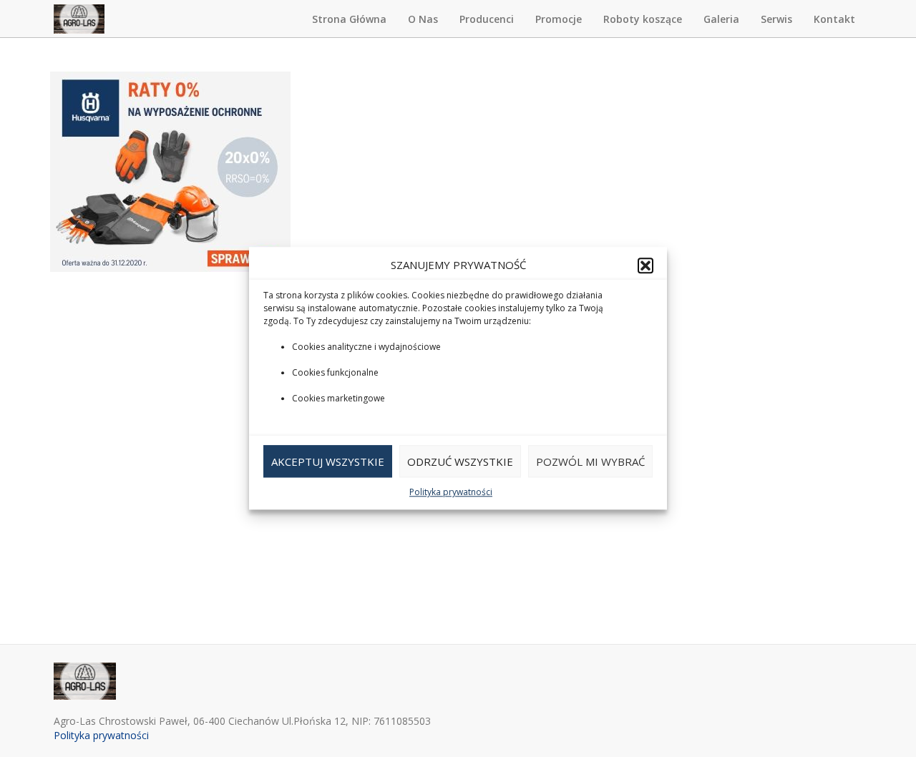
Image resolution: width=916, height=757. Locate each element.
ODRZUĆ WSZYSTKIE (460, 461)
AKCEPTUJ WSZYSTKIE (327, 461)
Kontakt (834, 19)
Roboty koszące (642, 19)
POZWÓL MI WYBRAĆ (590, 461)
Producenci (486, 19)
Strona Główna (349, 19)
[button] (645, 265)
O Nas (423, 19)
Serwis (776, 19)
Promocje (558, 19)
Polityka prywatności (450, 493)
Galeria (721, 19)
